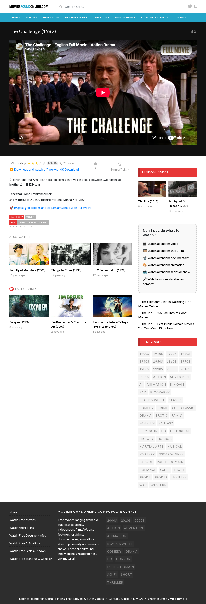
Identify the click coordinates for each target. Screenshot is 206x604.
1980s (22, 222)
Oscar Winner (171, 454)
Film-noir (148, 431)
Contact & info (119, 598)
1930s (185, 353)
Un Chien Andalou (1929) (109, 270)
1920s (172, 353)
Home (16, 17)
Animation (156, 384)
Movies (30, 17)
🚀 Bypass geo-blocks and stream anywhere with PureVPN (50, 208)
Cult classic (183, 408)
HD (163, 431)
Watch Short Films (21, 527)
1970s (185, 361)
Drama (43, 222)
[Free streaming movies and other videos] (28, 6)
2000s (172, 369)
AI (141, 384)
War (143, 485)
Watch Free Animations (25, 543)
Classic (175, 400)
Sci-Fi (165, 469)
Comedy (146, 408)
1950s (158, 361)
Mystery (147, 454)
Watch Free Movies (22, 520)
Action (32, 222)
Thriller (179, 477)
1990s (158, 369)
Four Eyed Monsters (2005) (27, 270)
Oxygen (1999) (19, 322)
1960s (172, 361)
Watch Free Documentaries (27, 535)
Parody (146, 462)
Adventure (180, 377)
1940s (144, 361)
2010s (185, 369)
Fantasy (166, 423)
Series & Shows (125, 17)
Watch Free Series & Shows (27, 551)
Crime (163, 408)
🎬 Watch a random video (160, 243)
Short (179, 469)
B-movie (177, 384)
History (146, 438)
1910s (158, 353)
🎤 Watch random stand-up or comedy (163, 281)
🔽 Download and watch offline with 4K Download (44, 169)
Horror (165, 438)
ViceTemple (178, 598)
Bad (142, 392)
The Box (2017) (148, 201)
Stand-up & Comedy (154, 17)
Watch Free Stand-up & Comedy (30, 558)
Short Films (51, 17)
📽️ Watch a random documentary (166, 258)
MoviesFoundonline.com (36, 598)
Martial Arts (151, 446)
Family (177, 415)
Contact (180, 17)
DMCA (138, 598)
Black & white (152, 400)
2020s (144, 377)
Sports (160, 477)
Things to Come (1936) (66, 270)
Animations (101, 17)
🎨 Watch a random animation (163, 265)
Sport (144, 477)
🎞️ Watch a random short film (163, 250)
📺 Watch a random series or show (166, 272)
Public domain (170, 462)
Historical (180, 431)
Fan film (147, 423)
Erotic (162, 415)
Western (159, 485)
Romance (147, 469)
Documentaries (76, 17)
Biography (160, 392)
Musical (174, 446)
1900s (144, 353)
